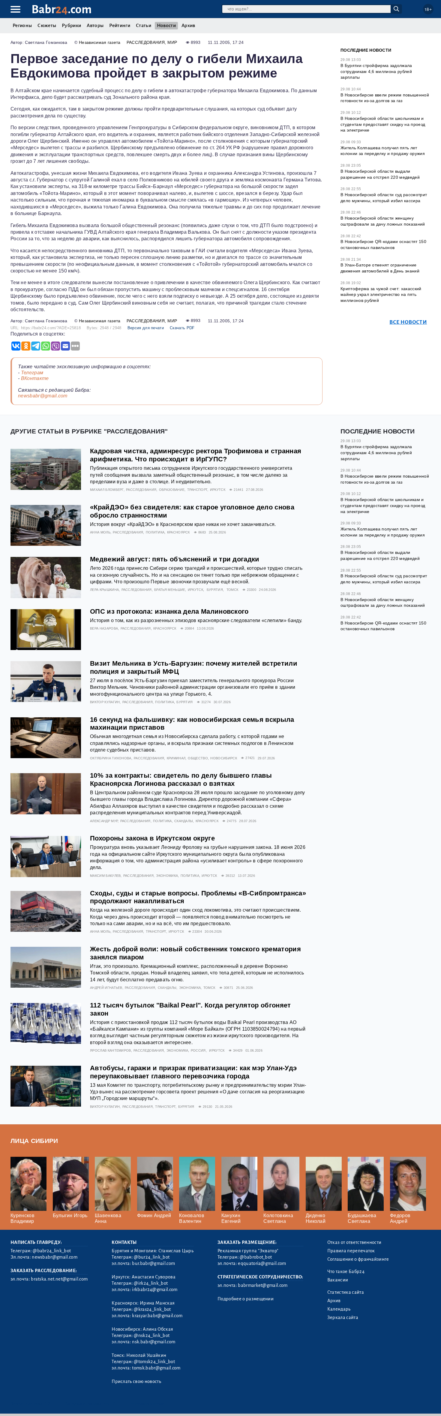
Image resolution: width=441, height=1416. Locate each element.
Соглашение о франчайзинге (358, 1259)
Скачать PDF (182, 328)
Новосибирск (223, 758)
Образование (172, 489)
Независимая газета (100, 42)
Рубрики (71, 25)
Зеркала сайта (342, 1317)
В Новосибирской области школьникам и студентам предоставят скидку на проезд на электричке (382, 124)
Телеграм (32, 372)
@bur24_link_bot (152, 1257)
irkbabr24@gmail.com (154, 1289)
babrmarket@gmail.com (262, 1285)
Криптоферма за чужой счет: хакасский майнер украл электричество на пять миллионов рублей (381, 294)
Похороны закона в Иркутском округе (152, 838)
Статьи (143, 25)
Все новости (408, 322)
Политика (155, 532)
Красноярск (178, 532)
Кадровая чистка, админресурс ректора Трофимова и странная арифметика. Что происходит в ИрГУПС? (195, 455)
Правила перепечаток (351, 1250)
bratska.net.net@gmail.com (59, 1279)
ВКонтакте (35, 378)
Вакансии (337, 1280)
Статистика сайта (345, 1292)
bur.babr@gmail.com (153, 1263)
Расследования (146, 42)
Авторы (95, 25)
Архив (188, 25)
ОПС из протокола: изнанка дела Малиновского (169, 611)
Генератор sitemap (147, 1404)
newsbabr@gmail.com (43, 395)
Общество (198, 758)
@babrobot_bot (256, 1257)
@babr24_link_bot (52, 1250)
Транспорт (197, 489)
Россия (198, 1050)
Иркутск (217, 489)
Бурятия (215, 589)
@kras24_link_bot (152, 1309)
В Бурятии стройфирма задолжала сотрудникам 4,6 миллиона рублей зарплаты (376, 71)
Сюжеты (47, 25)
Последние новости (365, 50)
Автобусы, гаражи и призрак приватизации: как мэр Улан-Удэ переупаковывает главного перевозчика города (193, 1072)
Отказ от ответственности (354, 1242)
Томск (232, 589)
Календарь (339, 1309)
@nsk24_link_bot (152, 1335)
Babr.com (62, 9)
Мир (172, 42)
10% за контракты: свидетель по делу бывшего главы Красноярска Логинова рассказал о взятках (181, 779)
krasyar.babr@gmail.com (157, 1315)
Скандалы (183, 821)
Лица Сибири (34, 1140)
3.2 (47, 1404)
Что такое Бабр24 (345, 1271)
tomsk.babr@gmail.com (156, 1368)
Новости (166, 25)
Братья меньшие (169, 589)
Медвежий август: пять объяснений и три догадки (175, 559)
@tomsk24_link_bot (154, 1361)
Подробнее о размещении (246, 1298)
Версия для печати (146, 328)
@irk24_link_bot (151, 1283)
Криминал (176, 758)
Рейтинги (119, 25)
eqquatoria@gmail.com (262, 1263)
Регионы (22, 25)
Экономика (167, 875)
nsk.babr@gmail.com (153, 1341)
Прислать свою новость (136, 1381)
